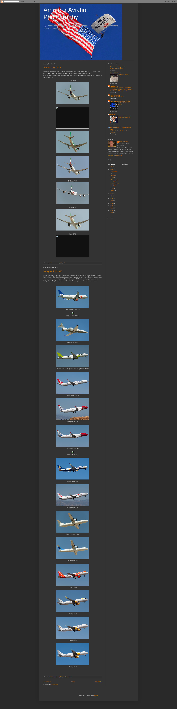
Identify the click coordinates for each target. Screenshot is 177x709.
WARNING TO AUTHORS (116, 96)
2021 (111, 167)
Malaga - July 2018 (52, 271)
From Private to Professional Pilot (120, 101)
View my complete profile (115, 155)
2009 (111, 213)
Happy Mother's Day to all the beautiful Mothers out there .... (124, 117)
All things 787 (114, 86)
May (112, 188)
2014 (111, 201)
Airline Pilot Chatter (115, 73)
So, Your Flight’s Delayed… (117, 68)
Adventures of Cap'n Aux (117, 67)
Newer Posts (47, 682)
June (112, 178)
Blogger (96, 695)
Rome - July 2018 (52, 67)
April (112, 190)
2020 (111, 169)
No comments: (68, 263)
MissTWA (113, 114)
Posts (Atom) (54, 685)
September (114, 171)
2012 (111, 205)
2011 (111, 208)
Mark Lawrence (123, 141)
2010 (111, 210)
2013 (111, 203)
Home (73, 682)
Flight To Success (115, 95)
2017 (111, 193)
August (113, 175)
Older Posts (98, 682)
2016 (111, 196)
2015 (111, 198)
